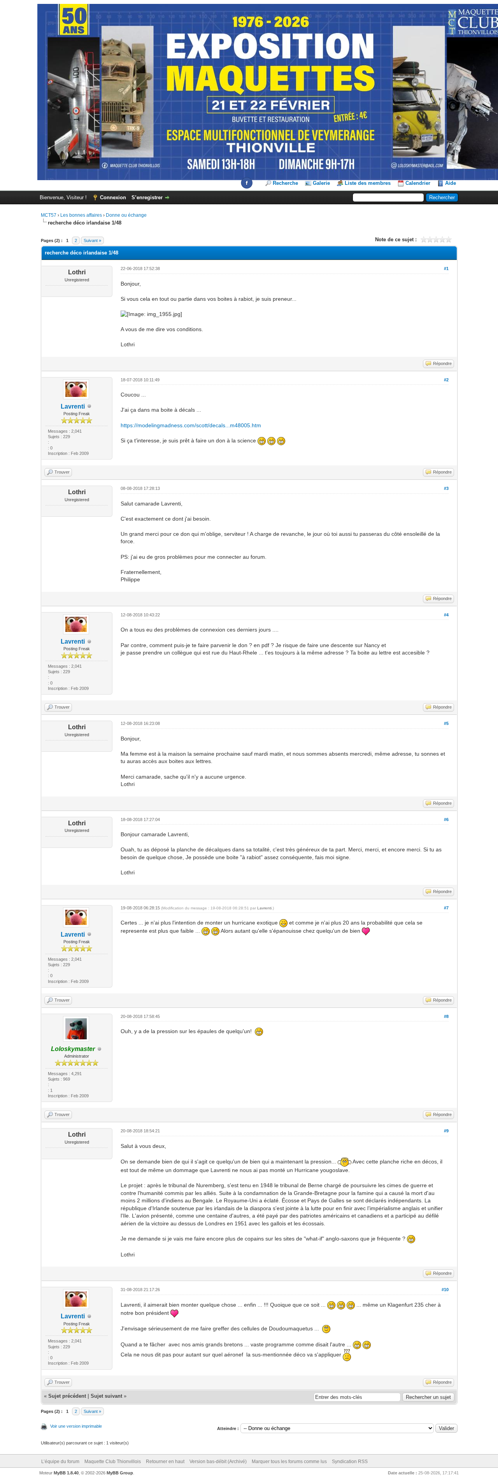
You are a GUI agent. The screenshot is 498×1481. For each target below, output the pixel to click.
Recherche (285, 183)
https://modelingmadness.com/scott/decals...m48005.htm (191, 425)
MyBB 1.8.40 (66, 1472)
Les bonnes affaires (81, 215)
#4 (446, 614)
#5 (446, 723)
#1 (446, 268)
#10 (445, 1289)
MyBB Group (120, 1472)
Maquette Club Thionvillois (112, 1461)
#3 (446, 488)
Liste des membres (368, 183)
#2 (446, 379)
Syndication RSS (350, 1461)
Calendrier (417, 183)
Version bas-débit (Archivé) (218, 1461)
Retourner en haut (165, 1461)
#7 (446, 907)
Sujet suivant (106, 1396)
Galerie (321, 183)
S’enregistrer (147, 197)
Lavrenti (73, 406)
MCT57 (48, 215)
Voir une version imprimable (76, 1426)
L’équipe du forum (60, 1461)
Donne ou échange (126, 215)
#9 (446, 1130)
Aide (450, 183)
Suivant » (92, 240)
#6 (446, 819)
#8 (446, 1016)
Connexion (113, 197)
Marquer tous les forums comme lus (289, 1461)
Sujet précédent (67, 1396)
